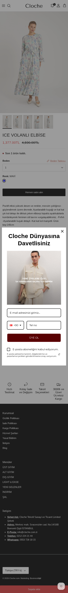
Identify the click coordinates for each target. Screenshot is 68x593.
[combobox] (15, 325)
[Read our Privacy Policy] (59, 354)
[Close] (62, 231)
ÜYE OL (34, 337)
